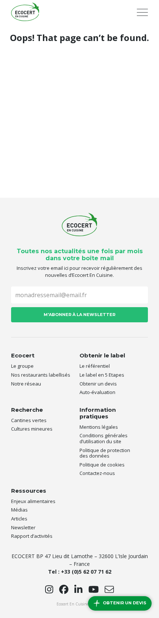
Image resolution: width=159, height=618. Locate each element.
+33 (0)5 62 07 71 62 (86, 571)
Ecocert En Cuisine (25, 12)
